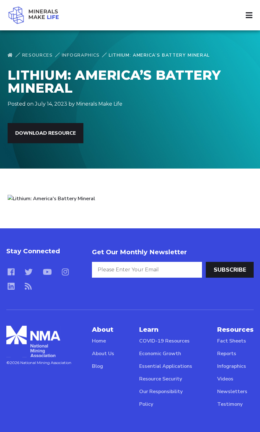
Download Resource (45, 133)
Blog (97, 366)
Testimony (230, 404)
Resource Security (160, 378)
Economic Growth (160, 353)
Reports (226, 353)
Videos (225, 378)
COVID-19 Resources (164, 340)
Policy (146, 404)
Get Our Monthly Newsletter (139, 252)
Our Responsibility (161, 391)
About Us (103, 353)
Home (99, 340)
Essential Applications (165, 366)
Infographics (81, 55)
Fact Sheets (231, 340)
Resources (37, 55)
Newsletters (232, 391)
